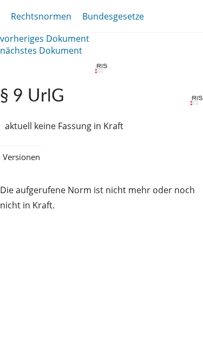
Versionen (21, 156)
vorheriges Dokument (44, 39)
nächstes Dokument (41, 50)
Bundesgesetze (113, 16)
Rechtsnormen (41, 16)
